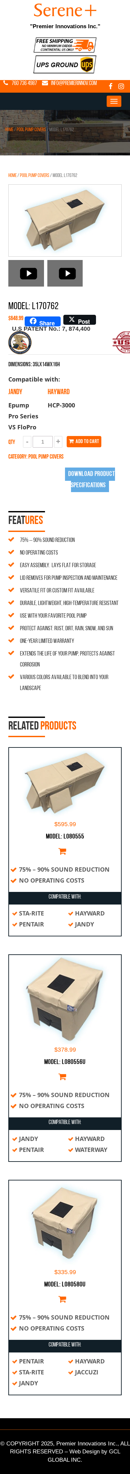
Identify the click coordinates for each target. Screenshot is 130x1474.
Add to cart (87, 441)
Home (9, 130)
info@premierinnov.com (74, 84)
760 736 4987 (24, 84)
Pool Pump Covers (31, 130)
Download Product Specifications (91, 480)
